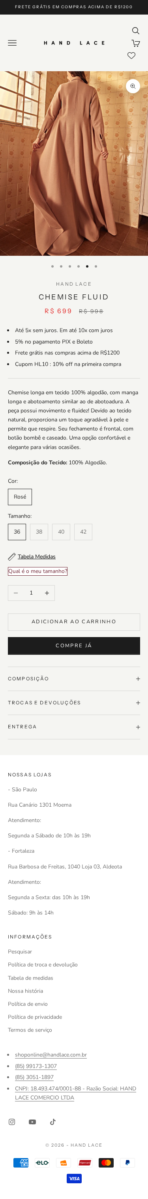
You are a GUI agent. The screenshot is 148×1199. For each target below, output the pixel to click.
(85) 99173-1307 (36, 1066)
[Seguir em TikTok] (53, 1122)
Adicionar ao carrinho (74, 621)
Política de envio (28, 1004)
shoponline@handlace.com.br (51, 1055)
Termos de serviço (30, 1030)
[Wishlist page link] (131, 55)
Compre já (74, 645)
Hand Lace (74, 284)
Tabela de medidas (30, 978)
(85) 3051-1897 (34, 1077)
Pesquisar (20, 951)
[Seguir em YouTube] (32, 1122)
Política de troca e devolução (43, 964)
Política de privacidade (35, 1017)
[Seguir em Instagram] (12, 1122)
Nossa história (25, 991)
